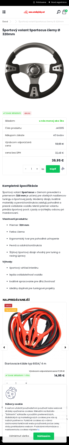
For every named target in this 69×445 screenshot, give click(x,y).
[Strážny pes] (63, 169)
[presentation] (4, 347)
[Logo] (34, 12)
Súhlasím (43, 436)
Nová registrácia (59, 2)
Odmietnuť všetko (19, 435)
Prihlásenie (41, 2)
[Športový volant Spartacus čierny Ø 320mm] (34, 71)
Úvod (5, 21)
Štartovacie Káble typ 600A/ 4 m (25, 363)
